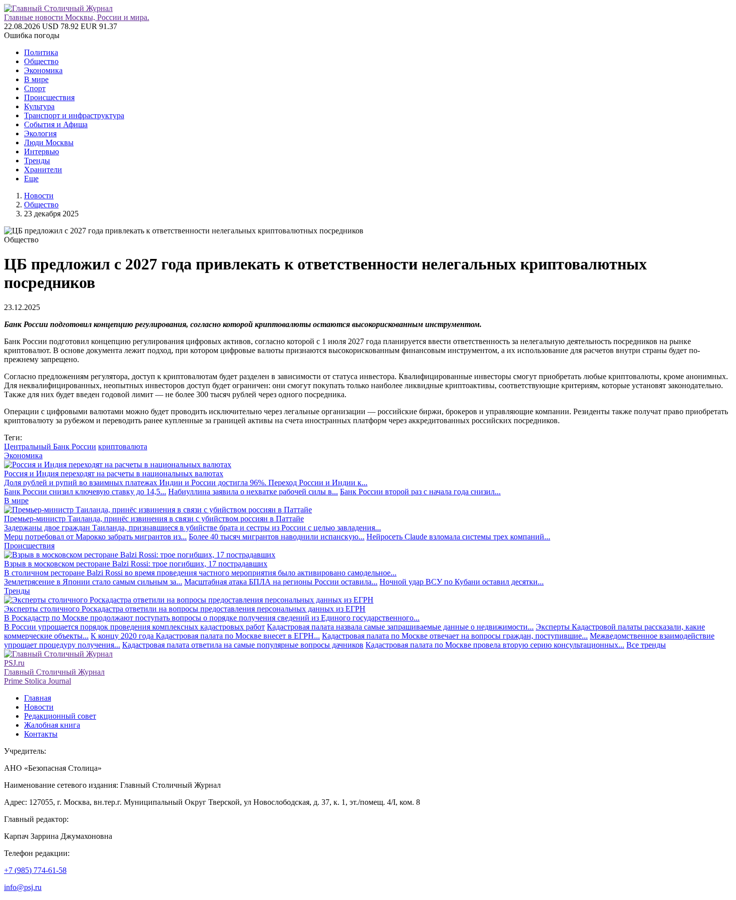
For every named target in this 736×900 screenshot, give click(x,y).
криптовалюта (122, 446)
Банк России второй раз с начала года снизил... (420, 491)
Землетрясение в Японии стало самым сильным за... (93, 581)
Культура (39, 106)
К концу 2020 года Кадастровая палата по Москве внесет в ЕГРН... (205, 636)
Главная (37, 698)
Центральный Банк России (50, 446)
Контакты (41, 734)
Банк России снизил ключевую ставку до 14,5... (85, 491)
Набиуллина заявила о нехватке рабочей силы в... (253, 491)
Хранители (43, 169)
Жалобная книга (52, 725)
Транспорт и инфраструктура (74, 115)
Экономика (43, 70)
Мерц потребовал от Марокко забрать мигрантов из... (95, 536)
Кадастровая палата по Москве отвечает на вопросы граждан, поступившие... (455, 636)
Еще (31, 178)
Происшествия (49, 97)
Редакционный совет (60, 716)
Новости (39, 195)
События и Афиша (56, 124)
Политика (41, 52)
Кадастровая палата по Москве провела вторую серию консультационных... (494, 645)
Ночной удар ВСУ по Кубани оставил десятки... (462, 581)
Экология (40, 133)
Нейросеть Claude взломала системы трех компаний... (458, 536)
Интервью (41, 151)
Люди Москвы (49, 142)
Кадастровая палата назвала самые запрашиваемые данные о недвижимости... (400, 627)
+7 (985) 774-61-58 (35, 870)
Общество (41, 61)
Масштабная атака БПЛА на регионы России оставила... (281, 581)
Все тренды (646, 645)
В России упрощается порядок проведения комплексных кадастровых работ (134, 627)
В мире (36, 79)
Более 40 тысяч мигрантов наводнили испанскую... (276, 536)
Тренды (37, 160)
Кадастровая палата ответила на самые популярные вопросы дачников (242, 645)
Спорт (35, 88)
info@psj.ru (23, 887)
